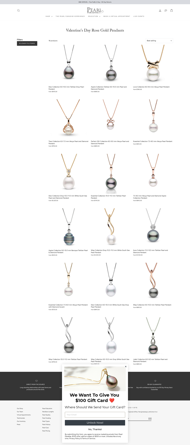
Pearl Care (45, 427)
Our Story (20, 408)
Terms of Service (88, 438)
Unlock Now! (95, 422)
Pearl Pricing (46, 431)
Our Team (20, 411)
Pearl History (46, 424)
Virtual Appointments (24, 415)
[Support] (166, 10)
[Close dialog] (125, 366)
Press (18, 424)
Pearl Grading (46, 418)
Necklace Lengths (48, 411)
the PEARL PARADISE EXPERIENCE (70, 16)
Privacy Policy (74, 438)
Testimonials (21, 418)
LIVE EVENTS (138, 16)
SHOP (48, 16)
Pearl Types (46, 421)
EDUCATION (93, 16)
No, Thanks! (95, 429)
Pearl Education (47, 408)
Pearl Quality (46, 415)
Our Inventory (21, 421)
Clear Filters (27, 43)
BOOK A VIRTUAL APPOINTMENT (117, 16)
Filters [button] (20, 39)
